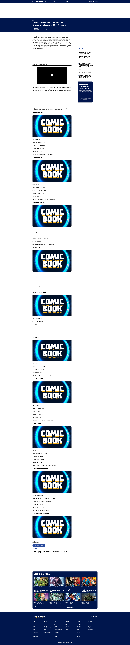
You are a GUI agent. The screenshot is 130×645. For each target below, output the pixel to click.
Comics (46, 1)
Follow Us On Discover (39, 545)
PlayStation (67, 629)
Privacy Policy (80, 639)
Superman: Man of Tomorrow (49, 633)
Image (33, 629)
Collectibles (66, 1)
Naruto (78, 629)
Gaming (57, 1)
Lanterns (55, 630)
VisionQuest (56, 633)
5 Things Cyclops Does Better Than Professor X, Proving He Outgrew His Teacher (49, 552)
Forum (71, 1)
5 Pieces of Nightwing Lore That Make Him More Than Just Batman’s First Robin (85, 71)
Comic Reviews (35, 624)
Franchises (90, 621)
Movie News (46, 623)
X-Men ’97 (56, 627)
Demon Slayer (79, 626)
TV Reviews (56, 624)
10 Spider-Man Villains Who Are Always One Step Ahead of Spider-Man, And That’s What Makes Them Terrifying (41, 589)
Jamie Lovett (36, 28)
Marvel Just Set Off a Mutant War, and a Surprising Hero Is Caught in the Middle (40, 605)
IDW (33, 630)
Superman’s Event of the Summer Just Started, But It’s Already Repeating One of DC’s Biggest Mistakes (73, 605)
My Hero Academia (80, 630)
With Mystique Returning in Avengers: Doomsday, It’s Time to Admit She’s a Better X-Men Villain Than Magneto (86, 65)
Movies (51, 1)
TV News (56, 623)
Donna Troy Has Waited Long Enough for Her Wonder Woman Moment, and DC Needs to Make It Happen (57, 589)
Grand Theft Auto (90, 630)
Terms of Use (85, 99)
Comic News (34, 623)
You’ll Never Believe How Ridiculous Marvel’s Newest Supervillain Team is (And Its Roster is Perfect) (85, 58)
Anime (61, 1)
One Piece (78, 632)
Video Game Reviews (69, 624)
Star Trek (89, 627)
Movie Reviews (46, 624)
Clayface (45, 629)
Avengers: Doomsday (47, 632)
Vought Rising (56, 632)
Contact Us (49, 639)
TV (54, 1)
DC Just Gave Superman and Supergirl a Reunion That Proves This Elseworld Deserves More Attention (89, 589)
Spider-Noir (56, 626)
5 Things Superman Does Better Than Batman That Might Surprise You (85, 76)
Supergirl (45, 626)
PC (66, 630)
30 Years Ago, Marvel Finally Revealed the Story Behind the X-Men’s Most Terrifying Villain (57, 605)
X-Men (40, 46)
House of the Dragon (58, 629)
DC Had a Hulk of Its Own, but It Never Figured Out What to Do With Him (73, 589)
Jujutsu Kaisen (79, 627)
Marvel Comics (34, 542)
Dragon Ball (79, 624)
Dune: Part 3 (46, 630)
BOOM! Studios (35, 632)
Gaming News (68, 623)
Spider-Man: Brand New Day (48, 627)
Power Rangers (90, 629)
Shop (55, 636)
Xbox (66, 627)
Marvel (33, 626)
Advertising (56, 639)
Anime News (79, 623)
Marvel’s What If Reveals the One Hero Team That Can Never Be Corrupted (85, 52)
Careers (66, 639)
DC (33, 627)
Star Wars (89, 626)
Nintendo (67, 626)
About (61, 639)
